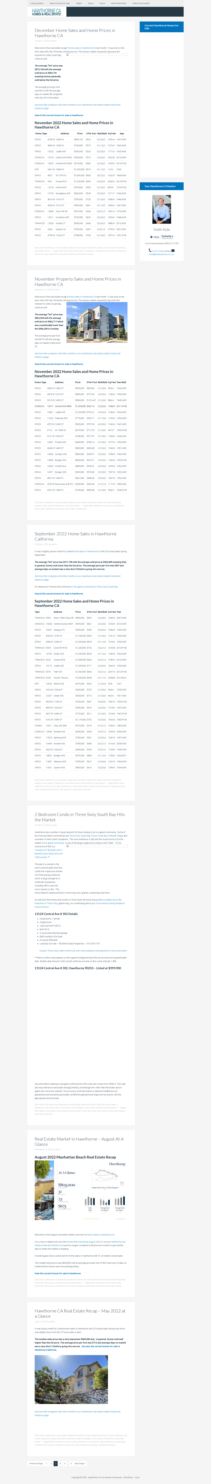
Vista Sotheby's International (92, 783)
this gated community (54, 843)
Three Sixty (65, 1108)
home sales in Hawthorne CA (82, 48)
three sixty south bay (43, 1114)
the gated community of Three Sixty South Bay (95, 586)
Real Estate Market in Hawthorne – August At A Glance (79, 1141)
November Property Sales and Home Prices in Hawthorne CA (78, 281)
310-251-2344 (157, 251)
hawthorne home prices (106, 251)
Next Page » (80, 1463)
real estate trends (42, 251)
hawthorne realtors (107, 1445)
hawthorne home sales (65, 1286)
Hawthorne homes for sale (78, 1279)
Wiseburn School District (106, 1108)
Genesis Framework (113, 1477)
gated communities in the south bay (54, 1111)
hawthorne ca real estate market (75, 786)
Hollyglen (87, 1438)
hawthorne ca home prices (65, 1442)
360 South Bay (51, 1104)
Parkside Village (115, 835)
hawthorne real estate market (81, 254)
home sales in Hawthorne (115, 248)
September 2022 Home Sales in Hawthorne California (76, 536)
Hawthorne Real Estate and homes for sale (46, 12)
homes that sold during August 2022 (83, 1241)
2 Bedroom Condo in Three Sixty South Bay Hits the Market (80, 817)
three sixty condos (100, 1111)
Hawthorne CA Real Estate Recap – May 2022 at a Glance (80, 1313)
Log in (137, 1477)
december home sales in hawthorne (79, 251)
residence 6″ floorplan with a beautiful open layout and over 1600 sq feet (49, 854)
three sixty (87, 789)
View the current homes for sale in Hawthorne (58, 1273)
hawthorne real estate (76, 248)
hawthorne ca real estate (55, 248)
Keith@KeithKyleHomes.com (161, 254)
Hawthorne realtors (95, 248)
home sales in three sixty (80, 1111)
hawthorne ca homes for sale (47, 786)
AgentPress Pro (95, 1477)
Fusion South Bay (99, 835)
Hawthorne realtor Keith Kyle (99, 502)
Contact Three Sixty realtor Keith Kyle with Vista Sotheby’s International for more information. (83, 950)
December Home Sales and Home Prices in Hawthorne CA (75, 32)
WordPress (128, 1477)
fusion (121, 783)
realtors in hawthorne (73, 789)
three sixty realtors (117, 1111)
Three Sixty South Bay (79, 835)
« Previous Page (36, 1463)
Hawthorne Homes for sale (51, 789)
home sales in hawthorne (75, 509)
